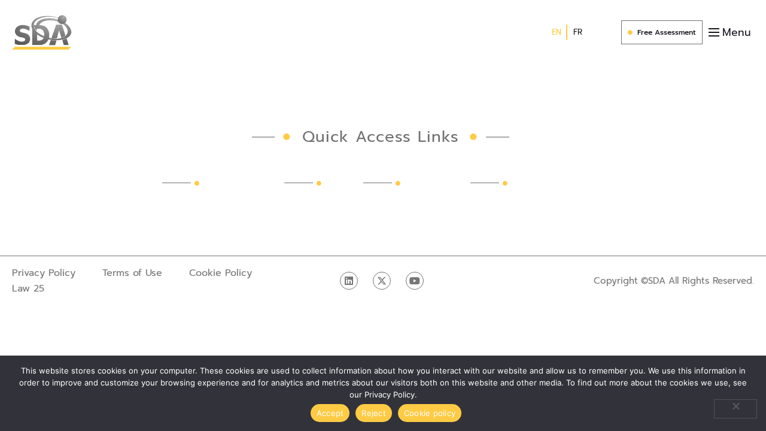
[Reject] (735, 408)
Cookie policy (429, 413)
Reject (373, 413)
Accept (330, 413)
